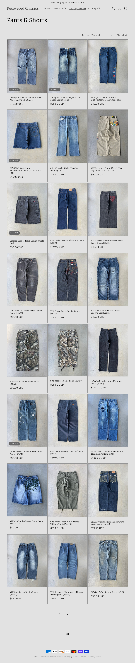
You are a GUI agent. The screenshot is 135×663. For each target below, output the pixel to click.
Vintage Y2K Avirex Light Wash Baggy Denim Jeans (65, 98)
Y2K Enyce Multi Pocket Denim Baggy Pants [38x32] (105, 311)
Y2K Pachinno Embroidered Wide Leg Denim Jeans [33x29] (106, 169)
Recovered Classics (48, 657)
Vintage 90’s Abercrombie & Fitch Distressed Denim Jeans (26, 99)
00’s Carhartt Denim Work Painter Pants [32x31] (26, 453)
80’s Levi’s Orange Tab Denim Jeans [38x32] (67, 241)
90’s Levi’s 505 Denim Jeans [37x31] (108, 592)
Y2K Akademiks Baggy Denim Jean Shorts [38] (26, 522)
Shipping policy (94, 657)
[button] (79, 8)
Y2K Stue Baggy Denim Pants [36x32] (24, 593)
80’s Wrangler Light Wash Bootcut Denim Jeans (66, 169)
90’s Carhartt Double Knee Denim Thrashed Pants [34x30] (107, 452)
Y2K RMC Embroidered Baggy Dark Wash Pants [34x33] (107, 523)
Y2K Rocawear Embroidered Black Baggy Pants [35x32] (107, 242)
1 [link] (60, 614)
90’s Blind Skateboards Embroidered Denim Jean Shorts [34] (25, 170)
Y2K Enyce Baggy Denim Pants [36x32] (65, 312)
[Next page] (75, 614)
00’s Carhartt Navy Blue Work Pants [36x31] (67, 452)
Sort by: (85, 35)
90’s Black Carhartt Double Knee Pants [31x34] (106, 382)
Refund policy (80, 657)
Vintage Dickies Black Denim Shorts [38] (27, 242)
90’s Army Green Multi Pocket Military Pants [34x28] (64, 523)
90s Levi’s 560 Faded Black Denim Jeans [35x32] (26, 312)
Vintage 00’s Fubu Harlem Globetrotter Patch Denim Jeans (106, 98)
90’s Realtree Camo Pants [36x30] (66, 381)
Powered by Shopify (64, 657)
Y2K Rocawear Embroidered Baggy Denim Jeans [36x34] (66, 593)
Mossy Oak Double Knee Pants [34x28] (24, 382)
